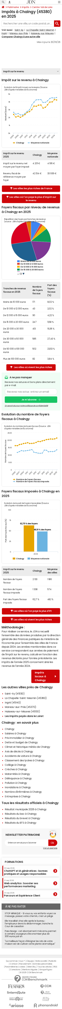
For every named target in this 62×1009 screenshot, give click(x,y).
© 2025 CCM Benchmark (31, 972)
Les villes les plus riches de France (32, 188)
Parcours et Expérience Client (22, 894)
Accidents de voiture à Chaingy (23, 756)
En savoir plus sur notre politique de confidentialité (26, 406)
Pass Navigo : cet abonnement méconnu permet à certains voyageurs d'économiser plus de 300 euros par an (30, 934)
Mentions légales (29, 970)
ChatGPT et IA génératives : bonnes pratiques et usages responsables (26, 871)
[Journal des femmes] (16, 986)
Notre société (41, 961)
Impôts (25, 7)
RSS (55, 967)
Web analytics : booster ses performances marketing (21, 883)
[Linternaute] (16, 992)
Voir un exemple (50, 848)
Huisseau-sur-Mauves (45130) (22, 711)
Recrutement (25, 964)
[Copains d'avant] (16, 999)
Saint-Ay (19, 30)
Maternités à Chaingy (17, 774)
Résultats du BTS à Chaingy (20, 822)
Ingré (4, 33)
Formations (14, 861)
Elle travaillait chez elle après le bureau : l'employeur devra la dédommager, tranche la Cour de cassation (29, 923)
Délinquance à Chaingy (18, 778)
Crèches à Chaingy (16, 769)
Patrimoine (13, 7)
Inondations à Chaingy (18, 787)
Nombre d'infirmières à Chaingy (23, 791)
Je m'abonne (29, 399)
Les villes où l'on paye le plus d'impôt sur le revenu (32, 198)
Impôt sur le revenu (13, 71)
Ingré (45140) (13, 702)
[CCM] (45, 986)
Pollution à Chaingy (16, 783)
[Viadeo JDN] (45, 999)
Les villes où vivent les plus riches (33, 367)
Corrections (15, 970)
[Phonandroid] (45, 1005)
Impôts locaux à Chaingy (40, 676)
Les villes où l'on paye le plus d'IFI (33, 611)
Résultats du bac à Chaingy (21, 813)
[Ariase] (16, 1005)
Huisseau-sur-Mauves (42, 33)
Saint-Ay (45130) (14, 693)
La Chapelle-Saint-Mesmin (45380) (26, 698)
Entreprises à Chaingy (18, 796)
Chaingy (9, 729)
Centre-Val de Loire (42, 7)
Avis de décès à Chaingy (19, 751)
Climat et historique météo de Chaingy (27, 747)
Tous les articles (44, 967)
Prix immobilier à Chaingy (19, 738)
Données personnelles (42, 964)
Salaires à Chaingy (15, 733)
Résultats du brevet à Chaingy (22, 818)
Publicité (52, 961)
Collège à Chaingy (15, 765)
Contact (13, 964)
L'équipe (30, 961)
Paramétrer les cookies (15, 967)
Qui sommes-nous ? (15, 961)
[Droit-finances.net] (45, 993)
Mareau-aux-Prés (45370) (20, 707)
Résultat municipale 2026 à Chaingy (26, 809)
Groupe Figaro (45, 970)
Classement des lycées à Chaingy (24, 760)
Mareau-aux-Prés (19, 33)
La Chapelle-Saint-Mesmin (40, 30)
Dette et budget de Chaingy (21, 742)
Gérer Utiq (31, 967)
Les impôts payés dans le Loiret (24, 716)
